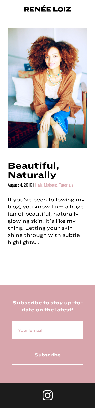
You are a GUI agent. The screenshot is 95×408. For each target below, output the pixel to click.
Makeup (50, 185)
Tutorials (66, 185)
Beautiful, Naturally (33, 170)
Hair (38, 185)
